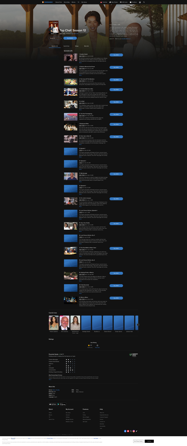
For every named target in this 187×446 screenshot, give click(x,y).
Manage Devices (69, 419)
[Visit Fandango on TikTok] (136, 431)
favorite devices (125, 38)
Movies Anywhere (87, 419)
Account (68, 415)
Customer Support (104, 417)
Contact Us (102, 421)
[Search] (144, 2)
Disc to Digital (86, 417)
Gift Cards (85, 421)
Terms (29, 438)
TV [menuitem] (78, 2)
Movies (50, 415)
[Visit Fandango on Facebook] (125, 431)
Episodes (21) (55, 46)
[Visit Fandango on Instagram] (134, 431)
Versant (13, 438)
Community (89, 347)
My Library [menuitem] (84, 2)
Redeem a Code (69, 421)
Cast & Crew (66, 46)
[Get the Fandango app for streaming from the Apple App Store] (53, 404)
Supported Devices (104, 415)
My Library (68, 412)
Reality (57, 390)
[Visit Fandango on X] (131, 431)
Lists (84, 412)
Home (50, 412)
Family (84, 415)
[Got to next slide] (138, 325)
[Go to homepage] (47, 2)
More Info (86, 46)
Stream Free (51, 419)
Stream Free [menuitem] (59, 2)
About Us (102, 412)
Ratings (76, 46)
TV (49, 417)
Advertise (102, 424)
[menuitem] (123, 2)
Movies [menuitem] (73, 2)
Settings (67, 417)
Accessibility (102, 426)
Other (54, 390)
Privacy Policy (50, 438)
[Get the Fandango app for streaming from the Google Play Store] (61, 404)
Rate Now (97, 347)
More (80, 62)
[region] (93, 441)
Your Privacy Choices (138, 441)
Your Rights (96, 438)
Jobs (101, 428)
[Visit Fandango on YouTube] (128, 431)
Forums (101, 419)
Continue (149, 441)
